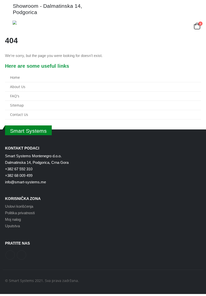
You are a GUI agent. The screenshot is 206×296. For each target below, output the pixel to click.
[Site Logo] (28, 23)
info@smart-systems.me (25, 182)
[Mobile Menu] (9, 27)
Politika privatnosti (20, 213)
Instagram (21, 255)
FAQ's (14, 96)
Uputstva (12, 226)
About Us (17, 87)
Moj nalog (13, 219)
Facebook (10, 255)
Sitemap (17, 105)
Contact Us (19, 114)
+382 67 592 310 (18, 169)
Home (15, 77)
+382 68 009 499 (18, 175)
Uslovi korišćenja (19, 206)
